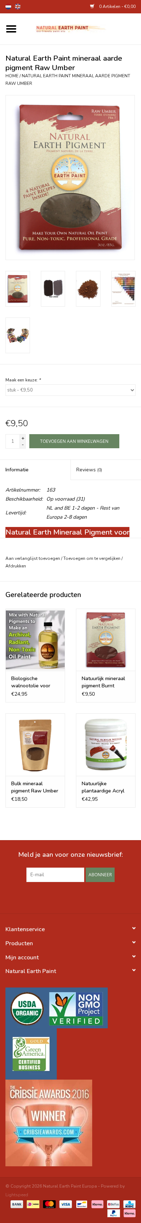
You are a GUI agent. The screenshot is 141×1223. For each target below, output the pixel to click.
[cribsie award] (70, 1123)
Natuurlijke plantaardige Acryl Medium (103, 787)
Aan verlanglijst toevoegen (32, 558)
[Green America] (70, 1054)
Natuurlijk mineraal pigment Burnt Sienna (103, 682)
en (18, 6)
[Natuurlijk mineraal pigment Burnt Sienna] (106, 640)
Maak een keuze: (22, 380)
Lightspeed (16, 1195)
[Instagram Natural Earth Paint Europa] (83, 897)
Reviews (89, 469)
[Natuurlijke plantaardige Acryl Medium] (106, 744)
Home (11, 76)
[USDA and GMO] (70, 1008)
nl (8, 6)
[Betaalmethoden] (16, 1204)
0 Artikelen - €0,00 (117, 6)
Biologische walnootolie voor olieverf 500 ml (30, 682)
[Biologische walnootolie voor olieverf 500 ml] (35, 640)
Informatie (17, 469)
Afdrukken (15, 566)
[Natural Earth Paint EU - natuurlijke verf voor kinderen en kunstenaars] (81, 28)
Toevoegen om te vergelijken (92, 558)
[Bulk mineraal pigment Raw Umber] (35, 744)
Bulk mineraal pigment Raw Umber (34, 787)
